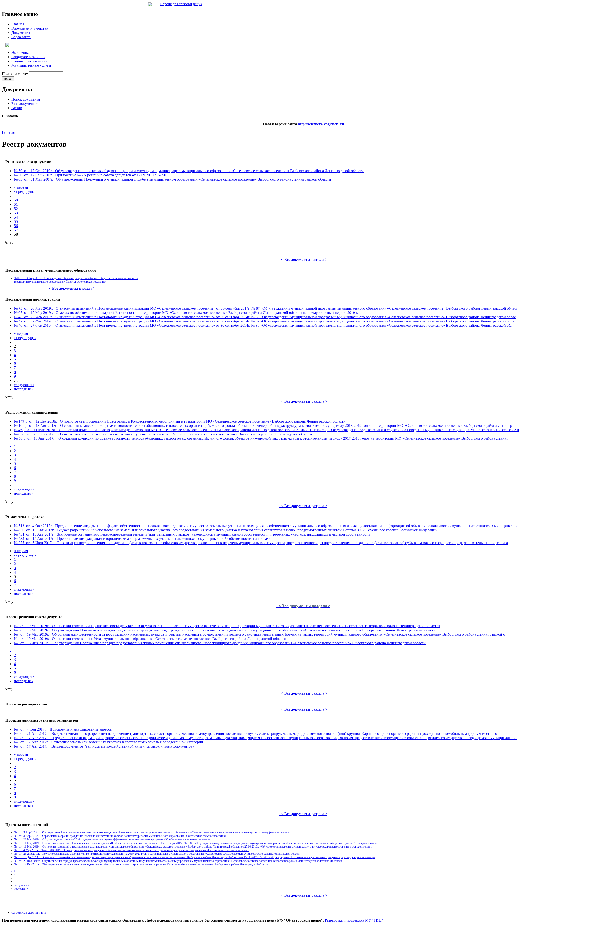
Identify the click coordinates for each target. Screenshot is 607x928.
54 (16, 217)
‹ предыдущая (25, 192)
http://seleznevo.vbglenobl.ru (321, 124)
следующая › (24, 385)
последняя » (23, 389)
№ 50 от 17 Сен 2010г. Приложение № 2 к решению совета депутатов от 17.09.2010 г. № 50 (90, 175)
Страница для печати (28, 912)
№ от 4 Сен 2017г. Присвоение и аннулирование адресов (63, 729)
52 (16, 209)
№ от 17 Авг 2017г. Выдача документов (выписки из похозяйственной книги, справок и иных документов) (104, 746)
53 (16, 213)
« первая (21, 187)
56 (16, 226)
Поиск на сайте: (15, 74)
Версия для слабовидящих (181, 4)
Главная (8, 133)
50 (16, 200)
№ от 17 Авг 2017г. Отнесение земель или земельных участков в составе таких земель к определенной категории (108, 742)
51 (16, 204)
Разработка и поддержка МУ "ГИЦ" (354, 920)
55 (16, 221)
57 (16, 230)
